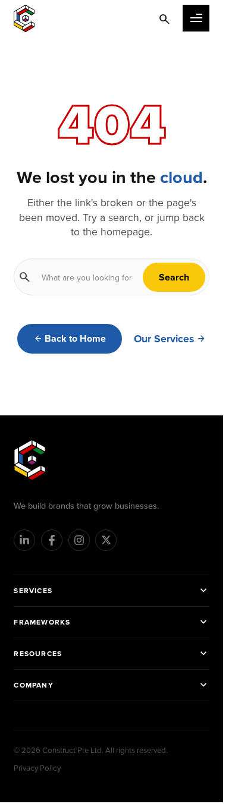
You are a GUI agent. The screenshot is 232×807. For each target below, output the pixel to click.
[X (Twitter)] (106, 540)
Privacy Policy (37, 767)
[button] (196, 18)
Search (174, 277)
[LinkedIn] (24, 540)
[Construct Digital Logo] (24, 18)
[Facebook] (51, 540)
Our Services (164, 339)
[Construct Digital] (29, 460)
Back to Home (75, 338)
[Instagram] (79, 540)
